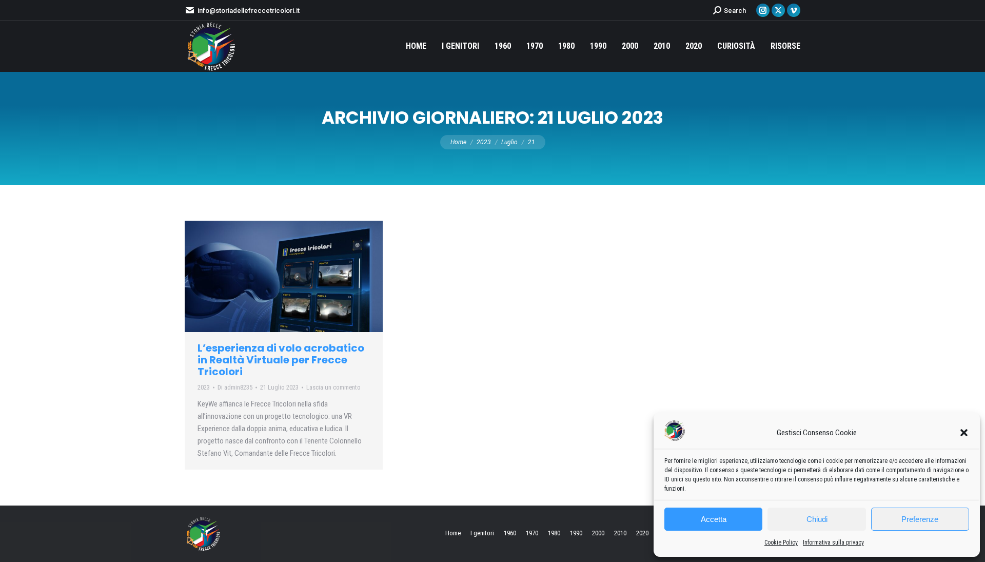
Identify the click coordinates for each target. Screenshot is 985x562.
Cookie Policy (781, 542)
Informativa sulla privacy (833, 542)
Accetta (713, 519)
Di (235, 387)
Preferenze (919, 519)
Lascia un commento (333, 387)
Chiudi (817, 519)
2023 (204, 387)
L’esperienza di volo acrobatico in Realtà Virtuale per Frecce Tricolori (281, 360)
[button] (964, 433)
